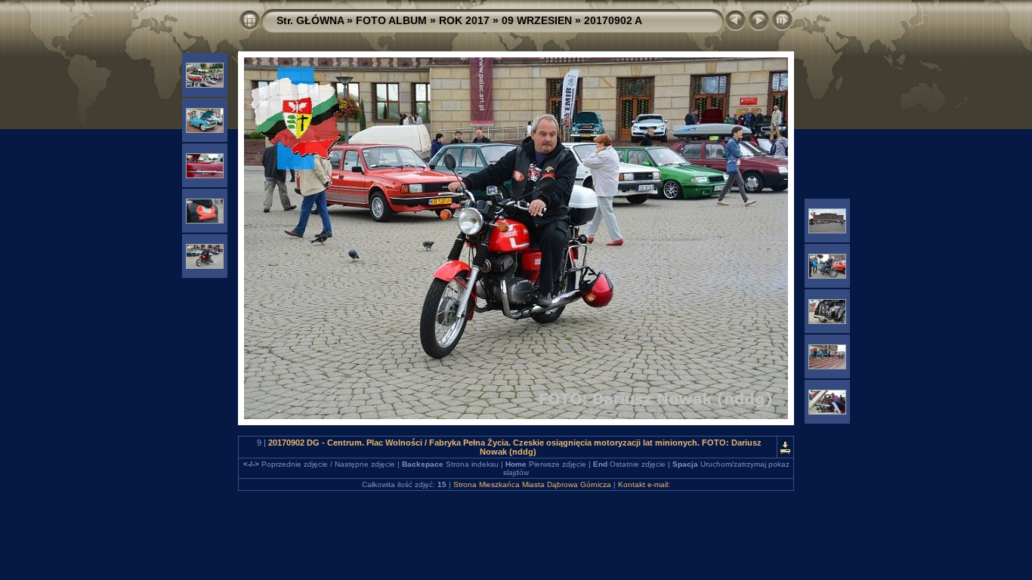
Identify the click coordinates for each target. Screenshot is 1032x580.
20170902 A (613, 20)
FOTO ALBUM (391, 20)
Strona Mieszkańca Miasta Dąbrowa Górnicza (532, 484)
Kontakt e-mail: (644, 484)
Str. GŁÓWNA (310, 20)
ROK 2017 (464, 20)
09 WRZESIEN (537, 20)
